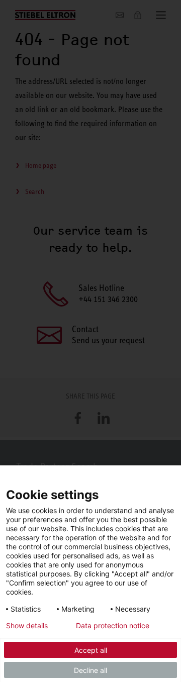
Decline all (90, 670)
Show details (27, 626)
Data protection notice (112, 626)
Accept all (90, 650)
